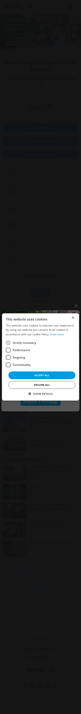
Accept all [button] (41, 375)
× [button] (72, 317)
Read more (57, 334)
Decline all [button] (42, 385)
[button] (40, 394)
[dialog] (40, 357)
